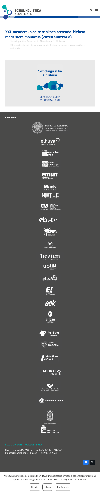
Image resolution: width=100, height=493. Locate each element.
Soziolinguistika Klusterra (23, 41)
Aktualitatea (46, 41)
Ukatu (48, 487)
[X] (92, 462)
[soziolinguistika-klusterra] (21, 10)
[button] (91, 10)
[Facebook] (86, 462)
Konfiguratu (63, 487)
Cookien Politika (79, 479)
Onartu (34, 487)
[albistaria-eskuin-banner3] (50, 77)
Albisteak (60, 41)
